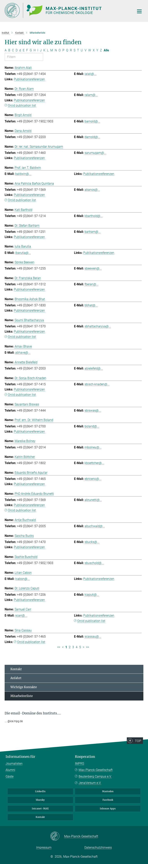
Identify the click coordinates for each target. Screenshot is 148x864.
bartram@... (93, 232)
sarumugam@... (95, 153)
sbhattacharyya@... (98, 326)
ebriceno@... (93, 479)
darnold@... (92, 137)
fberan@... (91, 284)
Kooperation (85, 757)
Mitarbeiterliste (21, 696)
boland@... (92, 426)
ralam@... (91, 95)
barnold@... (92, 121)
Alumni (10, 770)
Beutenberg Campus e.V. (95, 776)
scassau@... (93, 636)
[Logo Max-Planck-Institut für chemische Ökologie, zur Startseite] (67, 10)
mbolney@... (93, 447)
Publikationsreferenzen (29, 79)
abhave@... (22, 352)
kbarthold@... (94, 216)
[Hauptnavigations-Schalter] (139, 11)
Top (138, 741)
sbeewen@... (93, 268)
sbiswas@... (93, 410)
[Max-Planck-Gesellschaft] (57, 836)
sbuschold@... (94, 563)
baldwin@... (23, 174)
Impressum (43, 847)
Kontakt (16, 669)
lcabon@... (22, 579)
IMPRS (79, 763)
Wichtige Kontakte (23, 687)
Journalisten (14, 763)
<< (58, 647)
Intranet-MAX (40, 808)
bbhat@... (91, 305)
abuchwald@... (95, 526)
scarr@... (21, 615)
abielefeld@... (94, 368)
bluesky (40, 799)
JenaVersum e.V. (90, 783)
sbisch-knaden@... (97, 384)
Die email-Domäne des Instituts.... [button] (33, 713)
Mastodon (108, 791)
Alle (106, 50)
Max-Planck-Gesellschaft (96, 770)
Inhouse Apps (108, 808)
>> (87, 647)
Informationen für (20, 757)
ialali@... (90, 74)
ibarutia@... (23, 253)
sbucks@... (92, 542)
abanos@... (92, 189)
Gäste (9, 776)
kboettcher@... (94, 463)
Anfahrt (15, 678)
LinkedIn (40, 791)
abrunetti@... (93, 500)
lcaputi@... (92, 594)
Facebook (108, 799)
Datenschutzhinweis (98, 847)
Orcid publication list (22, 105)
